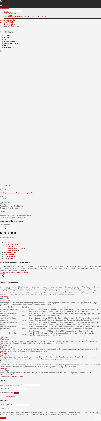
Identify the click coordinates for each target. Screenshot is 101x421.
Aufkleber (7, 36)
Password (4, 389)
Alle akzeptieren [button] (22, 272)
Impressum (4, 228)
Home (2, 20)
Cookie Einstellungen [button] (7, 272)
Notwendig (6, 299)
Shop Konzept (12, 13)
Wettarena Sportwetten (16, 248)
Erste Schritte (9, 24)
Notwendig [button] (4, 297)
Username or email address (11, 385)
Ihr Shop (7, 243)
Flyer (5, 40)
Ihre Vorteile (9, 22)
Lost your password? (8, 396)
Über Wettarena (10, 258)
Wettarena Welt (12, 18)
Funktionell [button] (4, 337)
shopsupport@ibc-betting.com (11, 221)
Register (3, 418)
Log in (16, 392)
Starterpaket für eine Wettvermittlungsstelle (16, 193)
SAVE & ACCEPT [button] (6, 375)
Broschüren (8, 38)
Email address (6, 405)
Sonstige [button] (3, 369)
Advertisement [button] (5, 361)
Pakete (6, 45)
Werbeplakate (9, 47)
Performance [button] (5, 345)
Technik (10, 15)
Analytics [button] (3, 353)
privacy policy (60, 414)
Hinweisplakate (9, 41)
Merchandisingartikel (11, 43)
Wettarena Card (10, 20)
